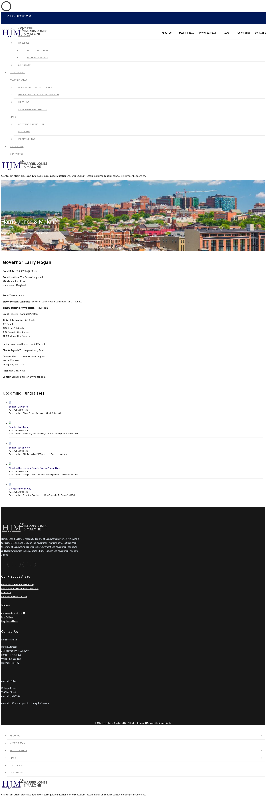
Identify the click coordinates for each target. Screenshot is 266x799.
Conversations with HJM (31, 124)
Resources (23, 43)
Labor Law (23, 102)
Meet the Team (186, 33)
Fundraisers (243, 33)
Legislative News (26, 139)
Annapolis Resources (37, 50)
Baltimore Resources (37, 58)
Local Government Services (32, 109)
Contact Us (16, 154)
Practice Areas (207, 33)
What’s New (24, 131)
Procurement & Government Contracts (38, 95)
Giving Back (24, 65)
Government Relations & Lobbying (35, 87)
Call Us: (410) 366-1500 (19, 16)
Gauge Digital (165, 723)
